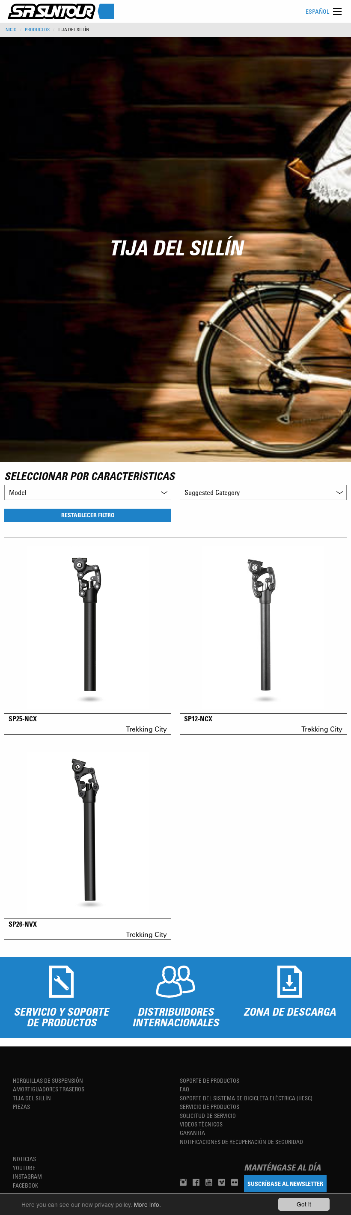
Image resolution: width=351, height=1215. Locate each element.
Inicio (10, 30)
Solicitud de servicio (208, 1115)
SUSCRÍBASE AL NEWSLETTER (285, 1183)
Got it (304, 1204)
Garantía (192, 1132)
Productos (37, 30)
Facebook (25, 1185)
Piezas (21, 1106)
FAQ (184, 1089)
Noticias (24, 1158)
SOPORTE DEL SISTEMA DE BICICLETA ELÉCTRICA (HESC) (246, 1098)
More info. (147, 1204)
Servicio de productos (209, 1106)
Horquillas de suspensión (48, 1080)
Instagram (27, 1176)
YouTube (24, 1167)
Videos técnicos (201, 1124)
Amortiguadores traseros (48, 1089)
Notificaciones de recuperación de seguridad (241, 1141)
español (317, 11)
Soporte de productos (209, 1080)
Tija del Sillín (32, 1098)
